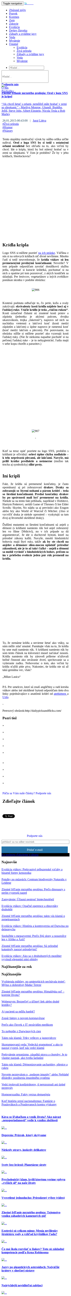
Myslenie (14, 40)
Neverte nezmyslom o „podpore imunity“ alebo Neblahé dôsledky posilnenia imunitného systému (35, 1076)
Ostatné (13, 44)
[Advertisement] (35, 196)
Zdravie (13, 23)
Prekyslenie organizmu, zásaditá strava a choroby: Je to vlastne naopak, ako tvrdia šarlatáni (34, 1056)
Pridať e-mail (35, 849)
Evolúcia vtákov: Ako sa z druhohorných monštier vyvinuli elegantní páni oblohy (32, 957)
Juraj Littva (39, 120)
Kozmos (14, 16)
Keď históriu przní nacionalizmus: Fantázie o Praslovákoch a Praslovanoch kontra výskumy (29, 1102)
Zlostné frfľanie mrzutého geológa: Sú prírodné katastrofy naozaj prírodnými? (30, 947)
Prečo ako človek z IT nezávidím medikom (27, 1024)
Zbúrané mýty (17, 10)
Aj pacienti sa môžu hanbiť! (18, 1011)
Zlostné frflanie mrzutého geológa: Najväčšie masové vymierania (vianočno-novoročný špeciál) (35, 734)
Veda (12, 37)
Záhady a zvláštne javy (23, 33)
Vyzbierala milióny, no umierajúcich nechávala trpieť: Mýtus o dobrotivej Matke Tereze (33, 983)
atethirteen (60, 693)
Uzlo (5, 697)
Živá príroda (24, 50)
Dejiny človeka (18, 30)
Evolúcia (14, 27)
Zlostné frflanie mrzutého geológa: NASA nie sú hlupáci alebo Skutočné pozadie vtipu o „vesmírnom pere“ (35, 756)
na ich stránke (46, 252)
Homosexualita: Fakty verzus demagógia (26, 1094)
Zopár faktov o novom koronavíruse (23, 1018)
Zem (12, 20)
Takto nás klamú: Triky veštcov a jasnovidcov (29, 1037)
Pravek (13, 13)
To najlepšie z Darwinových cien (21, 1031)
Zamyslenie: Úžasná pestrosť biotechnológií (28, 899)
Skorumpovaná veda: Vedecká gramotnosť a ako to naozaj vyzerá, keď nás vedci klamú (32, 1046)
